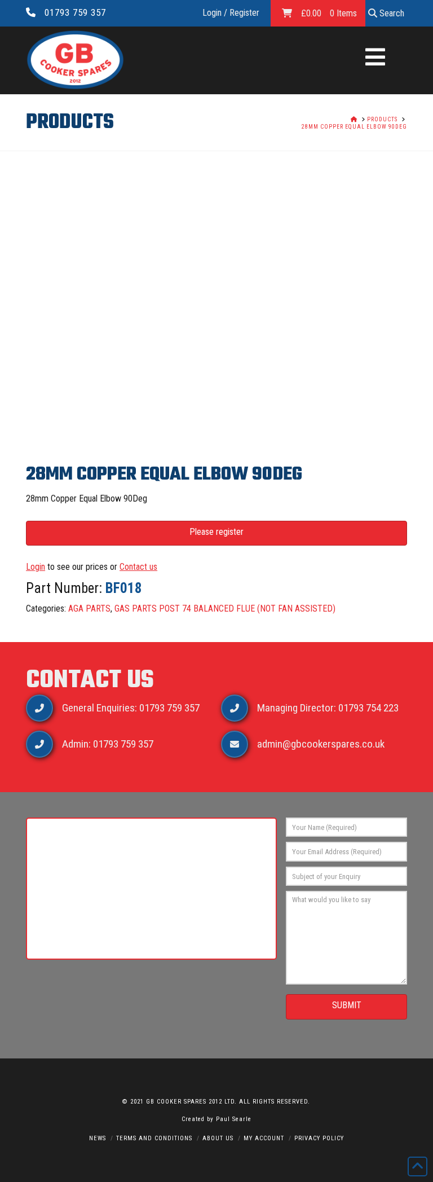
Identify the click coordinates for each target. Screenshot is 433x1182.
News (97, 1138)
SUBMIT (346, 1005)
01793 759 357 (75, 12)
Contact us (138, 566)
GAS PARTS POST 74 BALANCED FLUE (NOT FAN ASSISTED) (224, 608)
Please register (216, 531)
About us (217, 1138)
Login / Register (230, 12)
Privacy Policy (319, 1138)
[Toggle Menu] (375, 58)
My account (264, 1138)
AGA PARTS (89, 608)
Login (35, 566)
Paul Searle (233, 1119)
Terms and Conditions (154, 1138)
